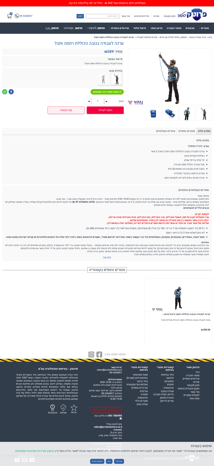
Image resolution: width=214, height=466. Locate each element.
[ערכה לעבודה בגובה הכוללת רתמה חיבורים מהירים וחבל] (103, 79)
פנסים (170, 384)
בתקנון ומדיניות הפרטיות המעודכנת (34, 450)
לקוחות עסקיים (191, 395)
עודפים (144, 391)
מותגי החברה (174, 28)
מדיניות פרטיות (141, 16)
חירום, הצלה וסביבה (163, 394)
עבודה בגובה (167, 391)
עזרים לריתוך (167, 401)
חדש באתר (156, 28)
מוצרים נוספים (186, 131)
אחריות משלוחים (165, 131)
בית (210, 37)
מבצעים (190, 28)
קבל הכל (119, 461)
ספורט (144, 394)
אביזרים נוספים (139, 388)
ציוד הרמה (142, 381)
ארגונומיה (168, 388)
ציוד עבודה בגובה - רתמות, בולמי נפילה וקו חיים (183, 37)
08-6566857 (115, 372)
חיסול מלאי (139, 28)
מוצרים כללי (141, 401)
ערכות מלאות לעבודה (146, 37)
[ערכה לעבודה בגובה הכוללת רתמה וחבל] (116, 79)
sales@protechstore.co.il (108, 427)
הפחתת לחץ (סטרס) (137, 378)
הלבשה (170, 378)
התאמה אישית (97, 461)
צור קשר (126, 16)
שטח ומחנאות (140, 374)
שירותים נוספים (191, 378)
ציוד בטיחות (167, 374)
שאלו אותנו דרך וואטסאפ (106, 92)
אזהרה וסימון (167, 398)
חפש (80, 16)
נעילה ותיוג (142, 404)
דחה (109, 461)
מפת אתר (194, 398)
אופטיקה (169, 381)
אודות (156, 16)
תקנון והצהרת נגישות (188, 388)
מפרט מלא (204, 131)
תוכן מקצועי (169, 16)
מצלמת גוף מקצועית (137, 384)
